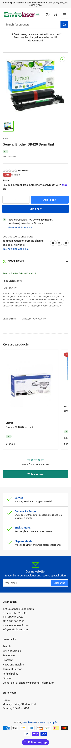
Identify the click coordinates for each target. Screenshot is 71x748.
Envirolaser (9, 655)
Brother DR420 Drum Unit (19, 427)
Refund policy (10, 673)
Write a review (35, 474)
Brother (9, 423)
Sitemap (7, 678)
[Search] (64, 24)
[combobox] (35, 24)
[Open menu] (64, 14)
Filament (8, 660)
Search (7, 646)
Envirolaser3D (29, 722)
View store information (20, 227)
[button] (10, 171)
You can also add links (16, 248)
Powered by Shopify (47, 722)
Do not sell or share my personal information (28, 682)
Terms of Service (12, 669)
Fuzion (6, 138)
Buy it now (36, 208)
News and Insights (13, 664)
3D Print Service (12, 650)
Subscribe (59, 582)
